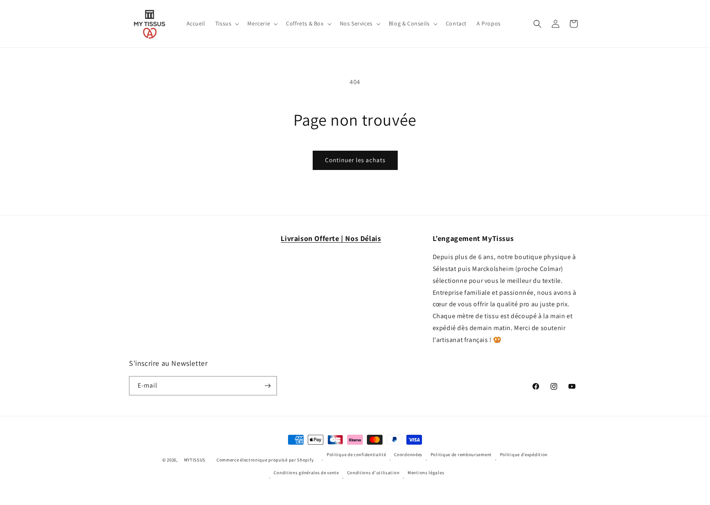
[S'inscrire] (267, 385)
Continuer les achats (355, 160)
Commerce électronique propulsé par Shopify (265, 460)
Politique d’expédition (524, 454)
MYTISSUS (195, 460)
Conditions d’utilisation (373, 472)
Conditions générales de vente (306, 472)
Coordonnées (408, 454)
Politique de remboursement (461, 454)
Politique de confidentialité (356, 454)
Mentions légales (426, 472)
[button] (226, 23)
